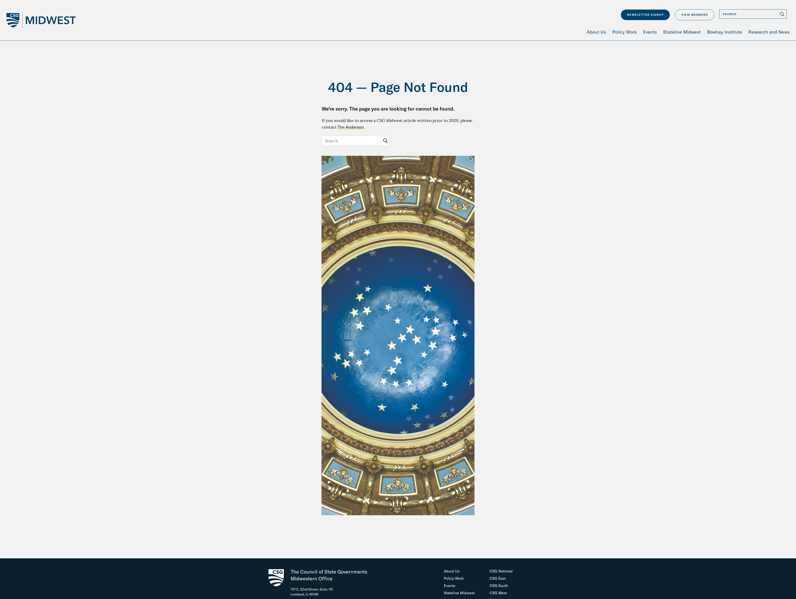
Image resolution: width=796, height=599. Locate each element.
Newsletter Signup (645, 15)
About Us (452, 571)
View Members (694, 15)
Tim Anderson (351, 127)
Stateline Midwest (459, 592)
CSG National (501, 571)
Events (449, 585)
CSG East (498, 578)
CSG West (498, 592)
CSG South (499, 585)
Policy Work (454, 578)
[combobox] (753, 14)
